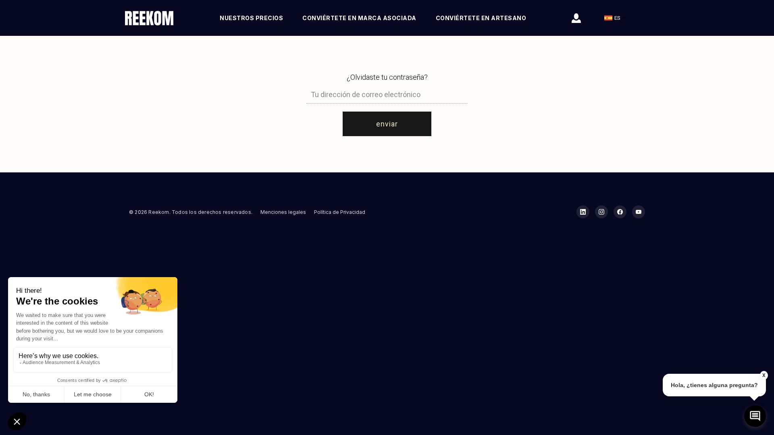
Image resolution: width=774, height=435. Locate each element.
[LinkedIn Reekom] (582, 211)
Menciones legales (283, 212)
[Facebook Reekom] (620, 211)
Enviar (387, 124)
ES (617, 18)
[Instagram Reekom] (601, 211)
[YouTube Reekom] (638, 211)
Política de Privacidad (339, 212)
